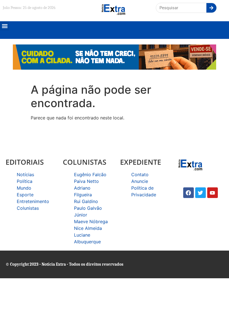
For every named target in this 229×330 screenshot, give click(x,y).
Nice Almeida (88, 228)
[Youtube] (212, 192)
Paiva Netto (86, 181)
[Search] (211, 8)
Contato (140, 174)
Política (24, 181)
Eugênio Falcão (90, 174)
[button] (4, 25)
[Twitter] (200, 192)
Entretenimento (33, 201)
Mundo (24, 188)
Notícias (25, 174)
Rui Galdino (86, 201)
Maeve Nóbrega (91, 221)
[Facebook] (188, 192)
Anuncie (139, 181)
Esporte (25, 194)
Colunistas (28, 208)
